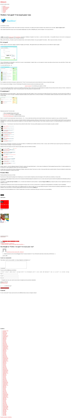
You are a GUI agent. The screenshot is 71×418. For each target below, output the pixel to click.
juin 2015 (4, 339)
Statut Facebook (5, 8)
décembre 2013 (5, 357)
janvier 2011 (5, 393)
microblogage (18, 36)
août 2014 (4, 349)
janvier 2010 (5, 405)
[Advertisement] (35, 33)
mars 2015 (4, 342)
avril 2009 (4, 414)
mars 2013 (4, 366)
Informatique (6, 243)
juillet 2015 (5, 338)
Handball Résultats (6, 7)
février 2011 (5, 392)
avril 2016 (4, 334)
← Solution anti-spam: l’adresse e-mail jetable (8, 244)
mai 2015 (4, 340)
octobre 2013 (5, 359)
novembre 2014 (5, 346)
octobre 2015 (5, 336)
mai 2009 (4, 413)
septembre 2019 (5, 330)
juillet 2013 (5, 362)
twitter (18, 241)
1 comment (11, 243)
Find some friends (7, 114)
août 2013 (4, 361)
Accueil (4, 6)
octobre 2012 (5, 371)
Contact (4, 12)
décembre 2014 (5, 345)
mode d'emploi (12, 241)
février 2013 (5, 367)
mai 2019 (4, 331)
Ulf (13, 243)
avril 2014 (4, 353)
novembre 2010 (5, 395)
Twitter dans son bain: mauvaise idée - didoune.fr (15, 251)
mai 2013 (4, 364)
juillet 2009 (5, 411)
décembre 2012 (5, 369)
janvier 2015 (5, 344)
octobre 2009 (5, 408)
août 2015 (4, 337)
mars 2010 (4, 403)
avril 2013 (4, 365)
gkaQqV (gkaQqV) (28, 85)
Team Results (5, 9)
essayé (9, 241)
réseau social (11, 36)
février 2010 (5, 404)
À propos (4, 11)
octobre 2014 (5, 347)
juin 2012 (4, 375)
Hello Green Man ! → (20, 244)
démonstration (5, 241)
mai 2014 (4, 352)
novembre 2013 (5, 358)
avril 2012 (4, 377)
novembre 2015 (5, 335)
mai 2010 (4, 401)
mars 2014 (4, 354)
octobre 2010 (5, 396)
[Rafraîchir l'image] (4, 282)
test (16, 241)
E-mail (1, 275)
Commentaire (2, 268)
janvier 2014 (5, 356)
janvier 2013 (5, 368)
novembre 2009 (5, 407)
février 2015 (5, 343)
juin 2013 (4, 363)
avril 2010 (4, 402)
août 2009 (4, 410)
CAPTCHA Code (8, 285)
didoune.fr (3, 2)
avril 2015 (4, 341)
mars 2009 (4, 415)
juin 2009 (4, 412)
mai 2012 (4, 376)
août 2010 (4, 398)
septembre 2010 (5, 397)
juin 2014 (4, 351)
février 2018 (5, 333)
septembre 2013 (5, 360)
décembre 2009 (5, 406)
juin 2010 (4, 400)
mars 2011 (4, 391)
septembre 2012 (5, 372)
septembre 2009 (5, 409)
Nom (1, 273)
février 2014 (5, 355)
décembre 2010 (5, 394)
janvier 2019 (5, 332)
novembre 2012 (5, 370)
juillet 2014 (5, 350)
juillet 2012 (5, 374)
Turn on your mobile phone (8, 116)
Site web (1, 277)
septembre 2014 (5, 348)
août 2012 (4, 373)
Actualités (2, 243)
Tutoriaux (4, 10)
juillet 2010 (5, 399)
